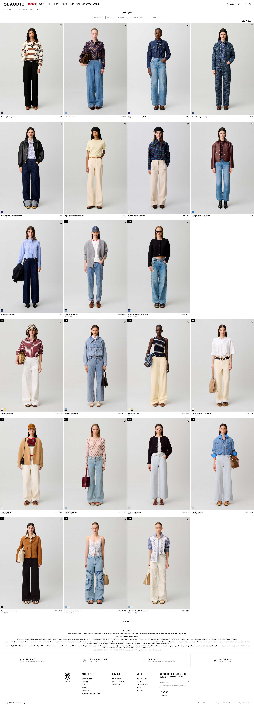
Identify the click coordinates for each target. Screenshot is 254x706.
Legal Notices (247, 703)
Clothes (17, 9)
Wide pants (121, 17)
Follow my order (87, 678)
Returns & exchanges (118, 681)
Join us (139, 687)
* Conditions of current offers (91, 693)
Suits (109, 17)
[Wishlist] (61, 25)
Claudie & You (116, 684)
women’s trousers (47, 639)
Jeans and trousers (28, 9)
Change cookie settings (235, 703)
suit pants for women (145, 650)
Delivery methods (117, 678)
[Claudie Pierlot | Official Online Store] (13, 4)
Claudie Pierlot (8, 9)
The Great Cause (142, 678)
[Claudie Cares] (67, 677)
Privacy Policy (215, 703)
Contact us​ (85, 681)
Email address (164, 682)
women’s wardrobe (155, 639)
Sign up (188, 682)
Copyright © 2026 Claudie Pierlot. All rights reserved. (17, 703)
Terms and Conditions (204, 703)
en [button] (239, 4)
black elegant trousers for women (130, 650)
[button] (31, 4)
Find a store (140, 690)
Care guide (85, 690)
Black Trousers (137, 17)
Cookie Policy (224, 703)
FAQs (83, 684)
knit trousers (157, 650)
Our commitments (142, 684)
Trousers (97, 17)
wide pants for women (115, 650)
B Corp (139, 681)
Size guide (85, 687)
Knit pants (154, 17)
